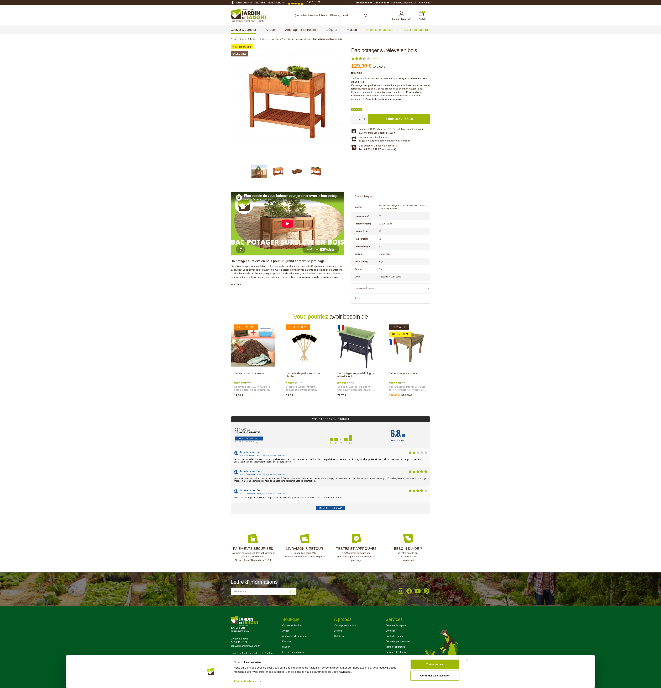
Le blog (338, 630)
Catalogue (339, 636)
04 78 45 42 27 (408, 556)
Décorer (286, 641)
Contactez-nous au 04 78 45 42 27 (411, 2)
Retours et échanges (397, 652)
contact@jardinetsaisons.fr (245, 645)
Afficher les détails (245, 681)
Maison (286, 646)
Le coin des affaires (293, 652)
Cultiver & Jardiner (292, 625)
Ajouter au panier (253, 403)
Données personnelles (398, 641)
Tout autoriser (434, 664)
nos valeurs (276, 2)
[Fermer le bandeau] (467, 660)
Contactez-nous (394, 636)
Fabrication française (250, 2)
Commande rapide (396, 625)
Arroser (286, 630)
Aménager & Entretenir (294, 636)
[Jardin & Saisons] (249, 15)
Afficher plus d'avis (330, 508)
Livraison (390, 630)
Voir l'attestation (249, 438)
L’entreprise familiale (345, 625)
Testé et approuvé (395, 646)
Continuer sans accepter (435, 675)
